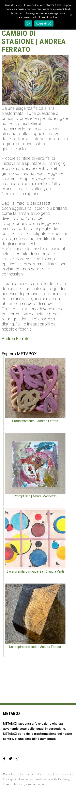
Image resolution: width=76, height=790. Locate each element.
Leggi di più (43, 23)
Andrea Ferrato (16, 338)
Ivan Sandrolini (35, 784)
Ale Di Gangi (61, 779)
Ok (28, 23)
